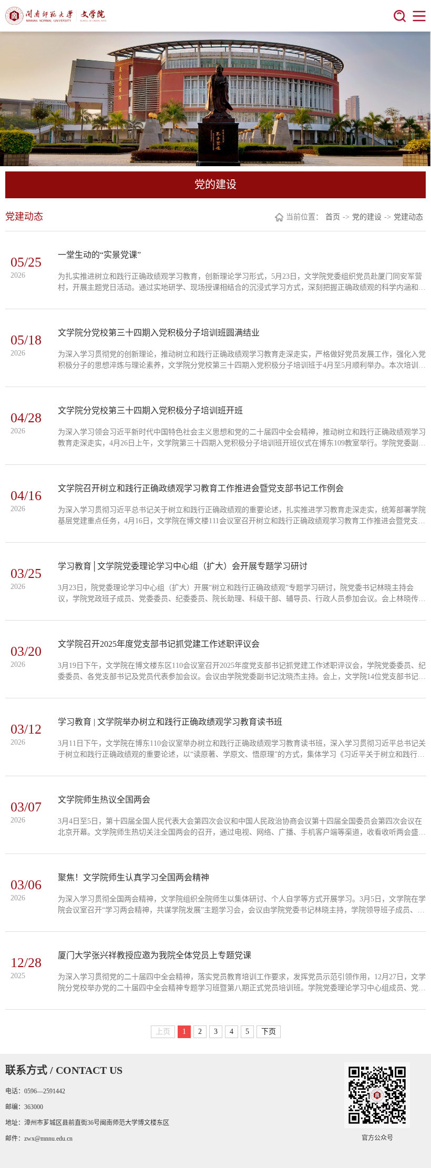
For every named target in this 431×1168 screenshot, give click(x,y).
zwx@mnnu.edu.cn (48, 1138)
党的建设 (367, 217)
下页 (268, 1031)
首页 (332, 217)
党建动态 (408, 217)
